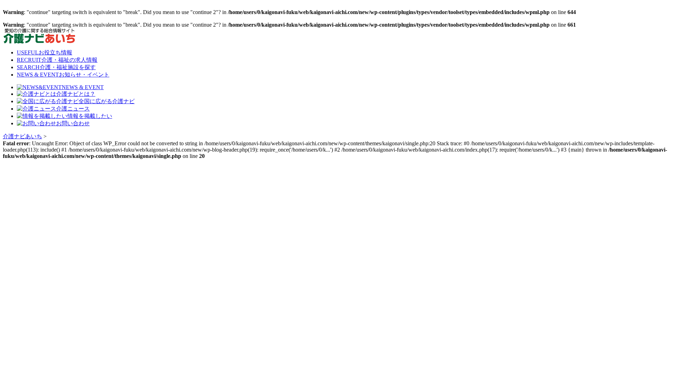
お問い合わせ (73, 123)
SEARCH (56, 67)
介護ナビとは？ (75, 94)
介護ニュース (73, 109)
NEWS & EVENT (63, 75)
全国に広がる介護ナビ (107, 101)
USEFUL (44, 52)
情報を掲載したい (89, 116)
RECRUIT (57, 60)
